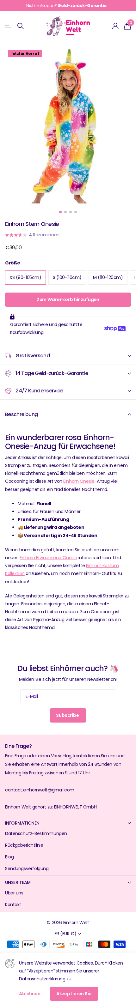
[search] (20, 26)
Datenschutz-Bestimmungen (36, 833)
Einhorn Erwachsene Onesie (48, 557)
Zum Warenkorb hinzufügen (68, 299)
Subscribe (68, 715)
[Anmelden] (115, 25)
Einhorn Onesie (78, 481)
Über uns (14, 893)
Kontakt (13, 904)
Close (68, 822)
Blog (9, 857)
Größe (12, 263)
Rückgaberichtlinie (24, 845)
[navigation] (60, 212)
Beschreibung (21, 414)
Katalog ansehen (8, 26)
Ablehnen (29, 993)
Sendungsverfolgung (26, 868)
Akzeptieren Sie (74, 993)
